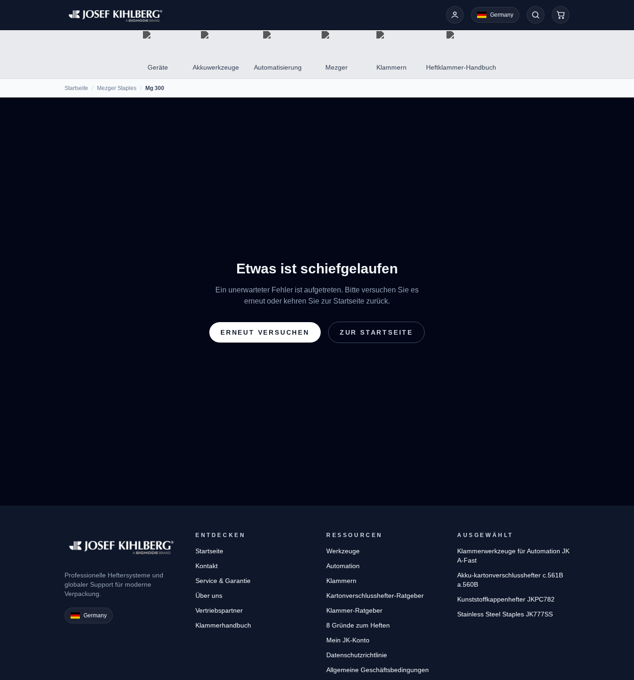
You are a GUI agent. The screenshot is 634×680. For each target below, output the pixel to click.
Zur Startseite (376, 332)
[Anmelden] (455, 15)
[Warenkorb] (560, 15)
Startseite (76, 88)
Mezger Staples (116, 88)
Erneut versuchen (265, 332)
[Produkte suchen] (535, 15)
